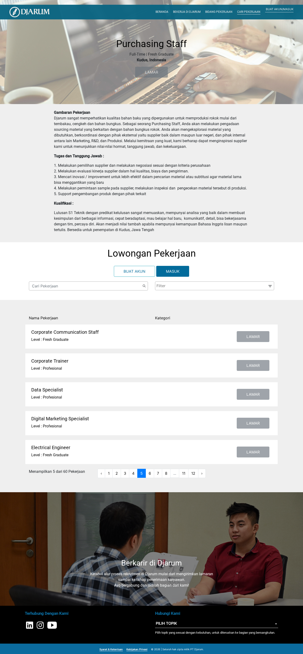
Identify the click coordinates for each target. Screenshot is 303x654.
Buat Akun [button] (134, 271)
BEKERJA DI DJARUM (187, 11)
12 (193, 473)
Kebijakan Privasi (136, 649)
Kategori (162, 318)
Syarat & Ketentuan (111, 649)
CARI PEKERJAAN (248, 11)
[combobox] (214, 285)
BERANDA (162, 11)
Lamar (253, 336)
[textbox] (212, 286)
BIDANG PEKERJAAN (218, 11)
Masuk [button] (172, 271)
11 (183, 473)
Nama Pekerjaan (43, 318)
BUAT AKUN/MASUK (280, 9)
